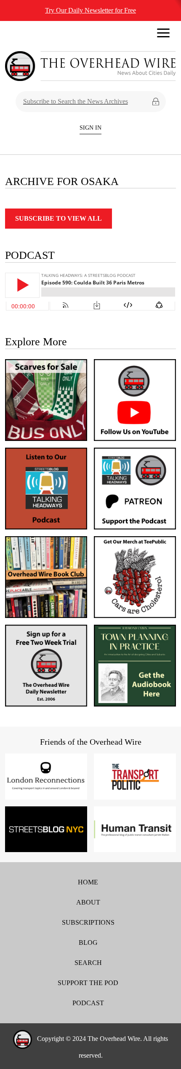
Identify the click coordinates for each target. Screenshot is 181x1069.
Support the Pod (88, 982)
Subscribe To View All (58, 218)
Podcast (88, 1002)
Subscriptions (88, 922)
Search (88, 962)
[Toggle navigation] (163, 35)
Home (88, 882)
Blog (88, 942)
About (88, 902)
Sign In (90, 128)
